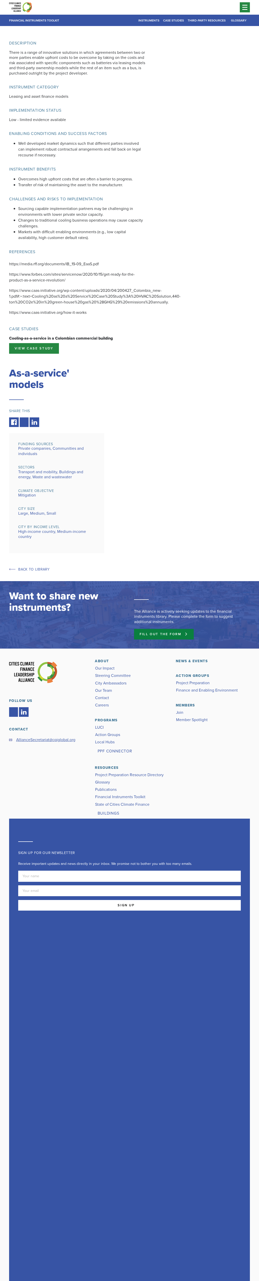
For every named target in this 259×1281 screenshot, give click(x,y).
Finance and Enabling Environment (207, 690)
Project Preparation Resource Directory (129, 775)
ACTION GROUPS (192, 675)
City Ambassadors (110, 683)
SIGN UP (126, 905)
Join (179, 712)
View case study (34, 348)
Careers (102, 705)
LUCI (99, 727)
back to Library (34, 569)
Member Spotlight (192, 720)
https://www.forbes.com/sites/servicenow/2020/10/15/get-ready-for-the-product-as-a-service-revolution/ (72, 277)
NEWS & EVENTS (192, 661)
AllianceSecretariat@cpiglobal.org (45, 740)
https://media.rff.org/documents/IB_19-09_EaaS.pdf (54, 264)
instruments (148, 20)
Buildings (108, 813)
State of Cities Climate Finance (122, 804)
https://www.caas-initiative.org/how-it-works (48, 312)
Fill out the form (160, 634)
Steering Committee (113, 675)
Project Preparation (193, 683)
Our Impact (105, 668)
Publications (106, 789)
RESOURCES (107, 767)
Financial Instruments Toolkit (34, 20)
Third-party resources (207, 20)
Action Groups (107, 735)
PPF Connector (115, 751)
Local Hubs (105, 742)
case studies (173, 20)
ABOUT (102, 661)
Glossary (239, 20)
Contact (102, 698)
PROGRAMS (106, 720)
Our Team (103, 690)
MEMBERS (185, 705)
